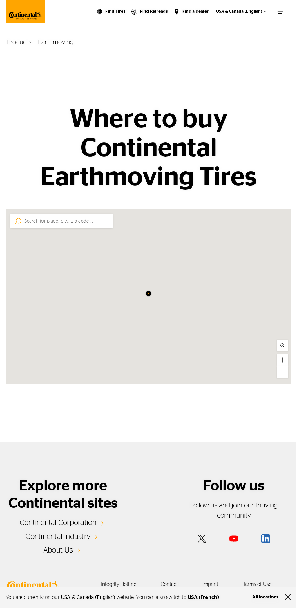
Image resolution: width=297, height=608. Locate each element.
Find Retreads (154, 11)
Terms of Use (257, 584)
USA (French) (203, 597)
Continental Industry (58, 536)
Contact (169, 584)
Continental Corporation (58, 522)
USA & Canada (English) (239, 11)
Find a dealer (195, 11)
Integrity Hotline (118, 584)
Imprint (210, 584)
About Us (58, 550)
